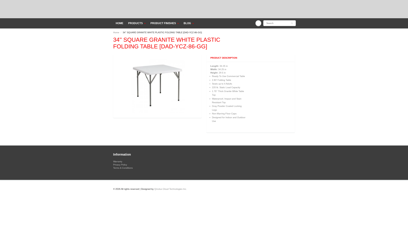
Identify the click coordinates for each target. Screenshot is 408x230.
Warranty (117, 161)
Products (135, 23)
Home (119, 23)
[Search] (292, 23)
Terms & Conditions (123, 168)
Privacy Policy (120, 164)
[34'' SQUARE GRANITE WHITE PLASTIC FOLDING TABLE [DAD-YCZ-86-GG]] (157, 85)
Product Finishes (163, 23)
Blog (187, 23)
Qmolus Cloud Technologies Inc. (170, 189)
